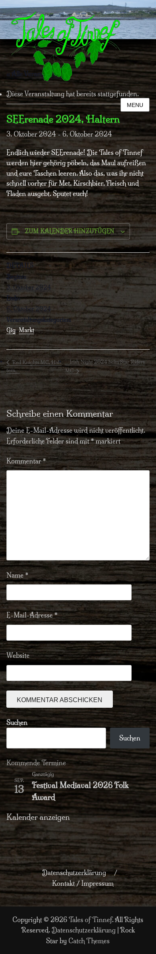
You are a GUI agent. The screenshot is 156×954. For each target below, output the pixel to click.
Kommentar (26, 461)
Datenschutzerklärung (74, 873)
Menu (135, 105)
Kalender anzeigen (38, 817)
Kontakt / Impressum (83, 883)
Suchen (17, 722)
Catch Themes (89, 941)
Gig (11, 330)
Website (18, 655)
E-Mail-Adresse (32, 615)
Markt (26, 330)
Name (17, 575)
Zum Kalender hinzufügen (69, 231)
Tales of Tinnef (90, 920)
